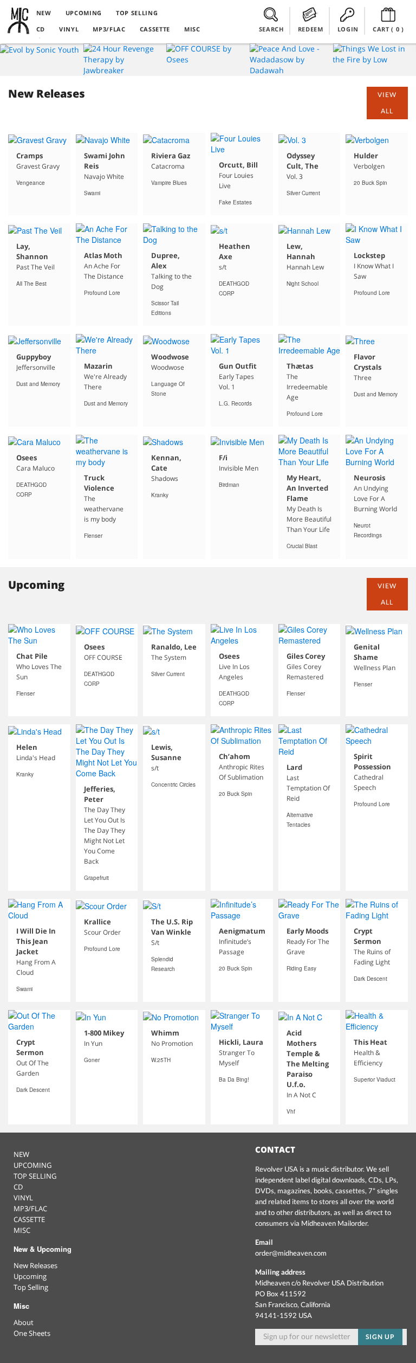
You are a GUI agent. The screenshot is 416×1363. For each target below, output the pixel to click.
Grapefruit (96, 878)
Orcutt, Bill (238, 165)
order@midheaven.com (291, 1253)
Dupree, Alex (165, 260)
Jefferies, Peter (99, 794)
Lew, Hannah (301, 251)
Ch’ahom (234, 756)
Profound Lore (102, 293)
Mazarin (98, 366)
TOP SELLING (137, 13)
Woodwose (170, 357)
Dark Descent (370, 978)
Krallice (97, 922)
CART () (388, 29)
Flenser (93, 535)
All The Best (31, 283)
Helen (26, 747)
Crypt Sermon (367, 936)
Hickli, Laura (241, 1042)
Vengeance (30, 183)
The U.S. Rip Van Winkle (172, 927)
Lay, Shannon (32, 251)
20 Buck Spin (370, 183)
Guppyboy (33, 357)
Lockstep (369, 255)
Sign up (380, 1337)
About (24, 1322)
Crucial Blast (302, 546)
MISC (192, 29)
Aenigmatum (242, 931)
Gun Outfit (238, 366)
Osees (26, 457)
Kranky (159, 495)
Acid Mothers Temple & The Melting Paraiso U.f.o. (308, 1058)
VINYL (69, 29)
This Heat (370, 1042)
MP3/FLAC (109, 29)
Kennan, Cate (166, 463)
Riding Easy (301, 968)
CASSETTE (155, 29)
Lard (294, 767)
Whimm (165, 1033)
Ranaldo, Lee (174, 647)
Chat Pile (32, 656)
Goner (92, 1060)
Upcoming (30, 1276)
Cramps (29, 155)
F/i (223, 457)
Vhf (291, 1111)
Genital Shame (367, 652)
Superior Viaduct (374, 1079)
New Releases (35, 1265)
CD (40, 29)
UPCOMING (84, 13)
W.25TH (161, 1060)
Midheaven (18, 20)
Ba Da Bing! (234, 1079)
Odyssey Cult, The (302, 161)
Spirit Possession (372, 761)
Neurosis (369, 478)
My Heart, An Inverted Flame (307, 488)
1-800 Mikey (104, 1033)
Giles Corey (306, 656)
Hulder (366, 155)
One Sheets (32, 1333)
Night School (302, 283)
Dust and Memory (38, 384)
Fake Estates (235, 202)
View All (387, 103)
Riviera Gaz (170, 155)
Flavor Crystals (367, 362)
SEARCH (271, 29)
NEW (43, 13)
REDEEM (310, 29)
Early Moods (307, 931)
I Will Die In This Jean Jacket (36, 941)
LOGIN (348, 29)
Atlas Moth (103, 255)
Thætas (300, 366)
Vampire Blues (169, 183)
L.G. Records (235, 403)
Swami (92, 193)
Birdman (229, 484)
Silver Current (303, 193)
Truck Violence (99, 483)
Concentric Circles (173, 784)
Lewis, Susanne (166, 752)
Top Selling (31, 1287)
